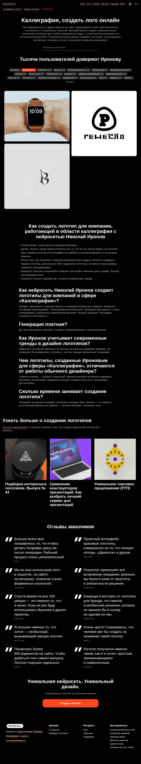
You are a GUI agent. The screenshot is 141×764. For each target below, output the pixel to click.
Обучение (19, 74)
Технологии (42, 70)
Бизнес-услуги (34, 74)
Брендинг (68, 74)
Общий (127, 78)
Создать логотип (70, 703)
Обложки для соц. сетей (121, 747)
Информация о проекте (17, 736)
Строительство (52, 74)
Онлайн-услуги (98, 70)
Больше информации (15, 427)
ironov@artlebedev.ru (16, 740)
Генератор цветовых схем (122, 730)
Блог (85, 730)
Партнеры (88, 733)
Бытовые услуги (86, 78)
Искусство (12, 78)
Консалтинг (27, 78)
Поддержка (88, 737)
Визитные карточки (119, 740)
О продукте (54, 730)
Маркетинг (114, 78)
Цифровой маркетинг (114, 74)
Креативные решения (118, 70)
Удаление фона (117, 737)
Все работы (15, 70)
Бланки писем (116, 744)
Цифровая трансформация (89, 74)
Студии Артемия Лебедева (29, 731)
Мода (101, 78)
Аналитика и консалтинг (47, 78)
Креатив (57, 70)
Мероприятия (68, 78)
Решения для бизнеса (76, 70)
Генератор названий (119, 733)
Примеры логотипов (58, 733)
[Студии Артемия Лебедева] (24, 726)
